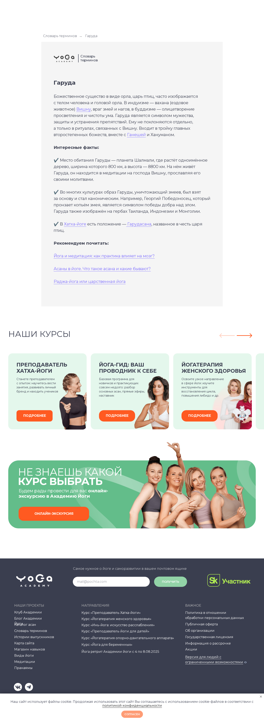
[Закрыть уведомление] (261, 697)
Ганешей (136, 134)
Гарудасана (138, 224)
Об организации (199, 631)
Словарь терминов (60, 36)
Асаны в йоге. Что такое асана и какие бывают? (102, 268)
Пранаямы (23, 668)
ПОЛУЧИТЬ (170, 582)
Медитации (24, 662)
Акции (191, 649)
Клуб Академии (28, 612)
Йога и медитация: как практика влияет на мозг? (104, 255)
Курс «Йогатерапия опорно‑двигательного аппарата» (127, 638)
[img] (18, 687)
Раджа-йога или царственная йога (90, 281)
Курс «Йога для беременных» (106, 645)
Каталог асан (25, 625)
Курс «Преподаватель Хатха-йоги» (111, 613)
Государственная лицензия (209, 637)
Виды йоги (24, 655)
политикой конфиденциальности (132, 706)
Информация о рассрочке (208, 643)
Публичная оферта (201, 624)
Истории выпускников (34, 637)
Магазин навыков (29, 649)
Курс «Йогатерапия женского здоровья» (116, 619)
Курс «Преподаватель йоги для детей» (115, 631)
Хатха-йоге (75, 224)
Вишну (83, 109)
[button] (54, 514)
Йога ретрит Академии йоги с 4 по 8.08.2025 (120, 652)
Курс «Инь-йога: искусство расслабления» (118, 625)
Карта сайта (24, 643)
